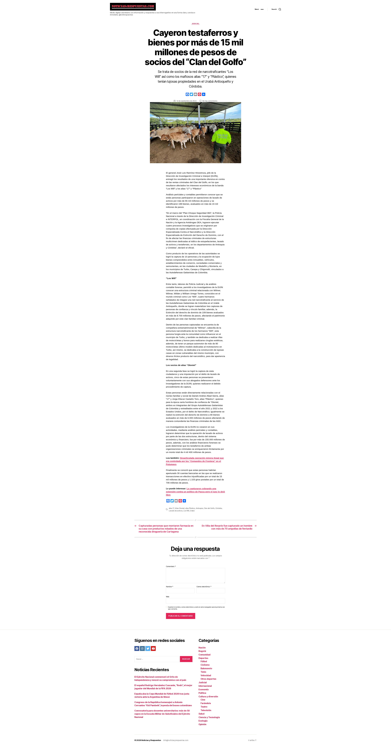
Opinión (202, 724)
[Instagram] (142, 648)
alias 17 (171, 508)
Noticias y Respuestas (151, 740)
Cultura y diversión (208, 696)
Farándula (206, 703)
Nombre (169, 587)
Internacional (205, 686)
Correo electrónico (204, 587)
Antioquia (199, 508)
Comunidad (204, 654)
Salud (201, 713)
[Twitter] (147, 648)
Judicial (195, 24)
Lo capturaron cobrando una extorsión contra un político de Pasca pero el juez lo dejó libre (195, 491)
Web (167, 597)
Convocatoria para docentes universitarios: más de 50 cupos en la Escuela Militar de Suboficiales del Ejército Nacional (162, 713)
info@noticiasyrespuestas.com (175, 740)
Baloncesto (206, 668)
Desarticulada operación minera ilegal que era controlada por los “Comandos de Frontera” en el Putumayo (195, 461)
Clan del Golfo (209, 508)
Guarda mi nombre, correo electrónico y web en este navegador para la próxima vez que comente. (196, 608)
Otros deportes (208, 679)
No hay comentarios (209, 101)
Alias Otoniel (180, 508)
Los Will (186, 511)
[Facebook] (187, 94)
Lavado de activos (175, 511)
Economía (204, 689)
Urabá (192, 511)
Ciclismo (205, 665)
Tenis (203, 672)
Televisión (206, 710)
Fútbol (204, 661)
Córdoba (218, 508)
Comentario (171, 566)
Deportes (203, 658)
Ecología (203, 721)
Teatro (204, 706)
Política (202, 693)
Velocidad (206, 675)
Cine (203, 699)
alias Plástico (190, 508)
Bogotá (202, 651)
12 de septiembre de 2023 (186, 101)
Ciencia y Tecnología (209, 717)
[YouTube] (153, 648)
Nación (202, 647)
